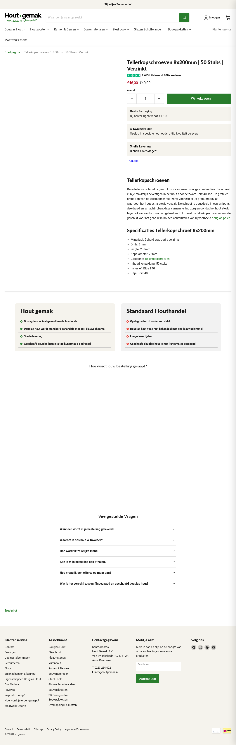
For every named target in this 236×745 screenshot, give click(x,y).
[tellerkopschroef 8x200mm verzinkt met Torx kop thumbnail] (11, 70)
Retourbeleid (23, 729)
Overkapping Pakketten (62, 705)
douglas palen (221, 218)
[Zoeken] (184, 17)
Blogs (8, 668)
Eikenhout (54, 652)
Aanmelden (147, 679)
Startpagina (12, 52)
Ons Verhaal (12, 684)
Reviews (10, 689)
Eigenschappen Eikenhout (20, 673)
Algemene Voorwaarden (77, 729)
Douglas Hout (14, 29)
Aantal (131, 90)
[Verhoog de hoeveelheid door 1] (159, 99)
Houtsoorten (38, 29)
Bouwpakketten (178, 29)
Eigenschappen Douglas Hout (23, 679)
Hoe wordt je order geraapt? (22, 700)
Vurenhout (54, 663)
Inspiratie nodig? (15, 695)
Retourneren (12, 663)
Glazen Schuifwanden (148, 29)
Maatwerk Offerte (16, 40)
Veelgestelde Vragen (17, 657)
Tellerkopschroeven (157, 259)
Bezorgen (10, 652)
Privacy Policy (54, 729)
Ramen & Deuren (65, 29)
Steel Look (119, 29)
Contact (9, 647)
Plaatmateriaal (57, 657)
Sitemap (38, 729)
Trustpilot (133, 161)
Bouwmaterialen (94, 29)
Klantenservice (221, 29)
